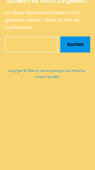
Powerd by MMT (47, 77)
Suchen (75, 44)
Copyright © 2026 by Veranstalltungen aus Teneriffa (46, 71)
